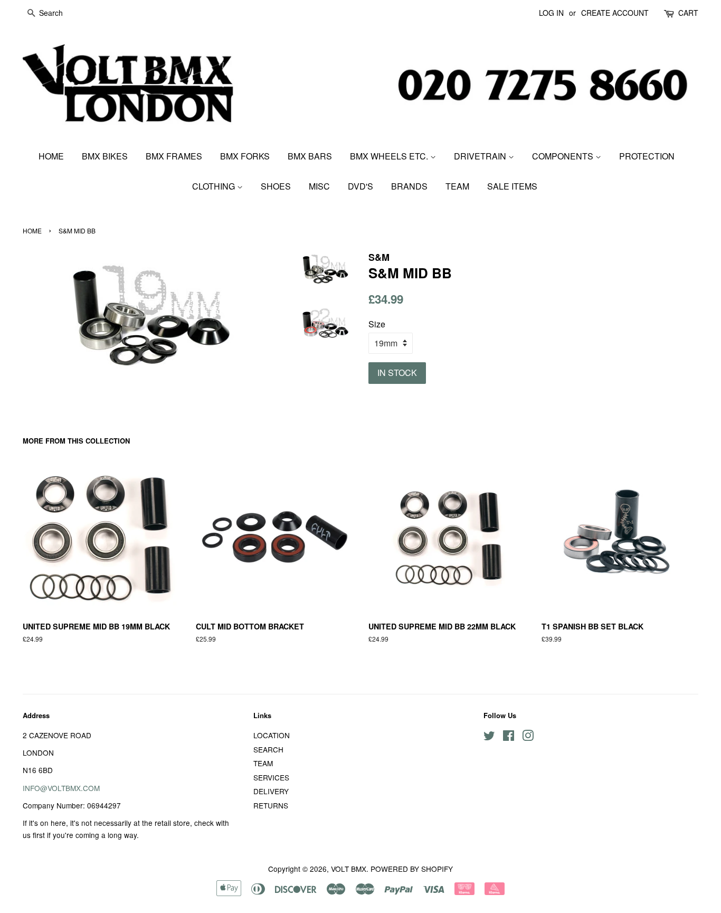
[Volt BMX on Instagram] (528, 737)
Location (271, 735)
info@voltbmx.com (61, 788)
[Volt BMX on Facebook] (508, 737)
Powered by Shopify (412, 868)
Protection (647, 156)
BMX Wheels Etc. (390, 156)
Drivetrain (481, 156)
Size (376, 324)
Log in (551, 12)
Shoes (276, 186)
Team (457, 186)
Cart (688, 12)
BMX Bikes (105, 156)
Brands (409, 186)
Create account (615, 12)
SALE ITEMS (512, 186)
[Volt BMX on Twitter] (489, 737)
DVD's (360, 186)
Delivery (271, 791)
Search (268, 749)
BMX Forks (245, 156)
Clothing (214, 186)
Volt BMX (348, 868)
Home (51, 156)
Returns (270, 805)
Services (271, 777)
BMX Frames (174, 156)
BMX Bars (310, 156)
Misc (319, 186)
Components (563, 156)
